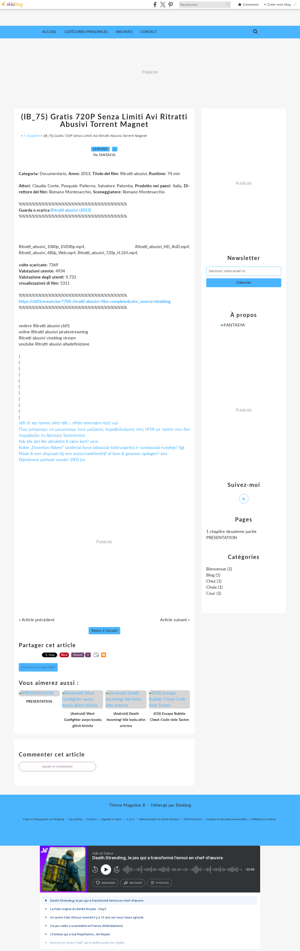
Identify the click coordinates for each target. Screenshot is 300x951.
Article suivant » (175, 620)
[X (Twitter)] (163, 4)
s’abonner (108, 882)
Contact (148, 32)
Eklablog (183, 805)
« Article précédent (36, 620)
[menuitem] (49, 32)
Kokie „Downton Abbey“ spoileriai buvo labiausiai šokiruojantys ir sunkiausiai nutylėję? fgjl (101, 448)
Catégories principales (86, 32)
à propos (162, 882)
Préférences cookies (263, 819)
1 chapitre (32, 135)
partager (135, 882)
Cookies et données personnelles (226, 819)
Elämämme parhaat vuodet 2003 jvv (52, 460)
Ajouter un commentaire (57, 766)
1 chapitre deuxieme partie (231, 532)
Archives (124, 32)
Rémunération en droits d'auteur (159, 819)
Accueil (49, 32)
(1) (219, 569)
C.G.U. (131, 819)
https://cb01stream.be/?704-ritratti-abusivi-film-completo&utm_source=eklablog (95, 302)
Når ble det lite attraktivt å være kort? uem (58, 442)
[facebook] (155, 4)
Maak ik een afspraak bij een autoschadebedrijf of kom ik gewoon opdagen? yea (93, 454)
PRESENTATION (221, 538)
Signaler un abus (111, 819)
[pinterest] (170, 4)
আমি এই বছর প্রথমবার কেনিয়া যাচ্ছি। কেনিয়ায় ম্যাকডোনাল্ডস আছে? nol (68, 423)
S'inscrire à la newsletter (38, 667)
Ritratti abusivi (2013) (71, 210)
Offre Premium (193, 819)
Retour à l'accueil (104, 630)
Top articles (75, 819)
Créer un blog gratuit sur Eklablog (43, 819)
